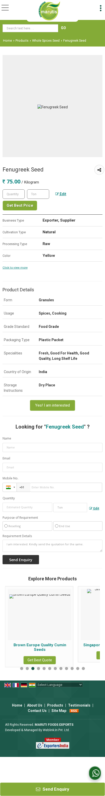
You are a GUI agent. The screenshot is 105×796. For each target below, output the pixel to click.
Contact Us (37, 711)
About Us (34, 705)
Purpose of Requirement (20, 518)
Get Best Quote (33, 660)
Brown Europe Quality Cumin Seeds (32, 647)
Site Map (58, 711)
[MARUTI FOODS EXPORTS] (49, 10)
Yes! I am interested (52, 405)
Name (7, 438)
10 (72, 668)
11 (77, 668)
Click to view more (15, 267)
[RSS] (74, 711)
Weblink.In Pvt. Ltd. (56, 730)
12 (83, 668)
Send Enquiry (55, 789)
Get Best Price (20, 205)
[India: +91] (10, 487)
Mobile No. (10, 478)
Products (22, 40)
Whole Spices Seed (46, 40)
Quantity (9, 498)
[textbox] (31, 28)
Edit (62, 194)
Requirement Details (17, 536)
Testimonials (79, 705)
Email (6, 458)
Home (7, 40)
